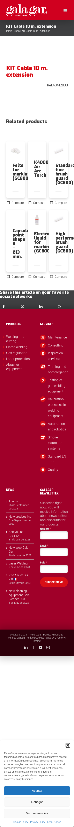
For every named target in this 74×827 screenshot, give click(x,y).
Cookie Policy (20, 822)
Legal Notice (54, 822)
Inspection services (55, 356)
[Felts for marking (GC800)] (15, 152)
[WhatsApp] (59, 306)
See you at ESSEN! (16, 534)
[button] (68, 745)
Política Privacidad (53, 634)
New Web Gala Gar (18, 550)
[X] (22, 306)
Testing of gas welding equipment (56, 385)
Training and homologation (58, 369)
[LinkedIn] (41, 306)
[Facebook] (3, 306)
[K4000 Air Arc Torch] (37, 151)
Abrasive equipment (14, 367)
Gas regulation (16, 353)
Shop (17, 31)
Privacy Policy (37, 822)
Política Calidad (16, 637)
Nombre (45, 528)
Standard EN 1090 (57, 459)
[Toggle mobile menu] (66, 10)
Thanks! (14, 501)
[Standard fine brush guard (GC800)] (58, 152)
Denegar (37, 802)
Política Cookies (35, 637)
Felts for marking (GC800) (21, 172)
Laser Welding (18, 563)
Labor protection (18, 359)
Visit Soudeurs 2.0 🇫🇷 (18, 577)
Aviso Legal (35, 634)
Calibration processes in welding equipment (57, 407)
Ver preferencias (37, 813)
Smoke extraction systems (55, 442)
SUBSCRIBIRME (54, 582)
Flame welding (16, 347)
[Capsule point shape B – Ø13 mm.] (15, 219)
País (43, 562)
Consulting (56, 345)
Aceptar (37, 790)
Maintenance (57, 337)
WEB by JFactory (55, 637)
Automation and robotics (57, 426)
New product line (20, 516)
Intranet (37, 641)
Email (44, 545)
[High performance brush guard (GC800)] (58, 220)
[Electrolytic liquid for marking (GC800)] (37, 220)
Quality (53, 470)
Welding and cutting (15, 339)
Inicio (9, 31)
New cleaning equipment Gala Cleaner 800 (19, 595)
